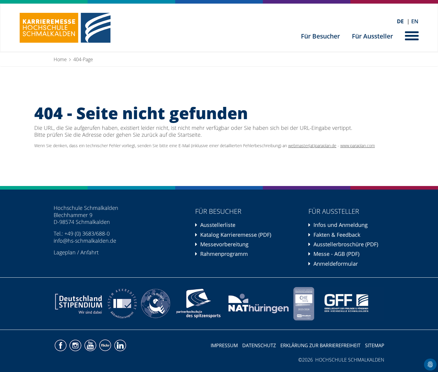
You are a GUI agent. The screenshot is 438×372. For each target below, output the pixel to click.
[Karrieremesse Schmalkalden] (65, 28)
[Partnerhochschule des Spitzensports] (199, 304)
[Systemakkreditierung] (122, 304)
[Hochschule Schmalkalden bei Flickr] (105, 345)
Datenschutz (259, 345)
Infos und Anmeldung (340, 224)
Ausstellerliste (217, 224)
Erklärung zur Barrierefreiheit (320, 345)
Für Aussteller (372, 36)
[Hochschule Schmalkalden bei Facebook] (61, 345)
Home (60, 59)
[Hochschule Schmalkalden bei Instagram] (76, 345)
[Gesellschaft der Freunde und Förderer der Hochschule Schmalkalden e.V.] (350, 304)
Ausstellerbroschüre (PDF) (345, 244)
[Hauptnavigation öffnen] (412, 35)
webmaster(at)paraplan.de (312, 145)
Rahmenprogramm (224, 253)
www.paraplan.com (357, 145)
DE (400, 21)
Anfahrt (89, 252)
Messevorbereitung (224, 244)
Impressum (224, 345)
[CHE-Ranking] (303, 304)
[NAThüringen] (258, 304)
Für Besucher (320, 36)
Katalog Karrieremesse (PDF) (235, 234)
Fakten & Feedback (336, 234)
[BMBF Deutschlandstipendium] (79, 304)
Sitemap (374, 345)
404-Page (83, 59)
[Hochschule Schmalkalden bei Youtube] (90, 345)
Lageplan (65, 252)
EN (414, 21)
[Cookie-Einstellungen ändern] (430, 365)
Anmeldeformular (335, 263)
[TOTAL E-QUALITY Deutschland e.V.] (156, 304)
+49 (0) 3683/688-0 (87, 233)
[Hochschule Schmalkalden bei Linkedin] (120, 345)
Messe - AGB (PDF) (336, 253)
